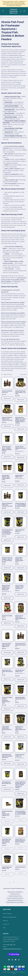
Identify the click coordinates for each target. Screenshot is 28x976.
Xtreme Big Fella (9, 109)
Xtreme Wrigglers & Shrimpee (13, 135)
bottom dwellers (6, 281)
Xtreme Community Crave (12, 96)
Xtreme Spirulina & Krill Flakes (13, 128)
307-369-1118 (11, 944)
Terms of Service (7, 913)
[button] (3, 11)
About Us (5, 920)
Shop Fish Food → (15, 893)
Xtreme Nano (8, 102)
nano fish (17, 281)
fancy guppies (15, 279)
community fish (21, 277)
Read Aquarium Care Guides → (15, 902)
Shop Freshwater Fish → (16, 896)
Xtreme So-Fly (8, 132)
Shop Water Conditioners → (16, 891)
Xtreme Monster (9, 113)
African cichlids (5, 279)
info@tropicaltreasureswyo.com (12, 948)
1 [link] (9, 881)
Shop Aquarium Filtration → (16, 900)
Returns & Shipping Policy (10, 917)
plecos (22, 279)
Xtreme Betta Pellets (10, 117)
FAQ (4, 927)
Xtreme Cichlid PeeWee (11, 106)
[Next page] (18, 882)
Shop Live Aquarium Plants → (15, 898)
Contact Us (6, 924)
